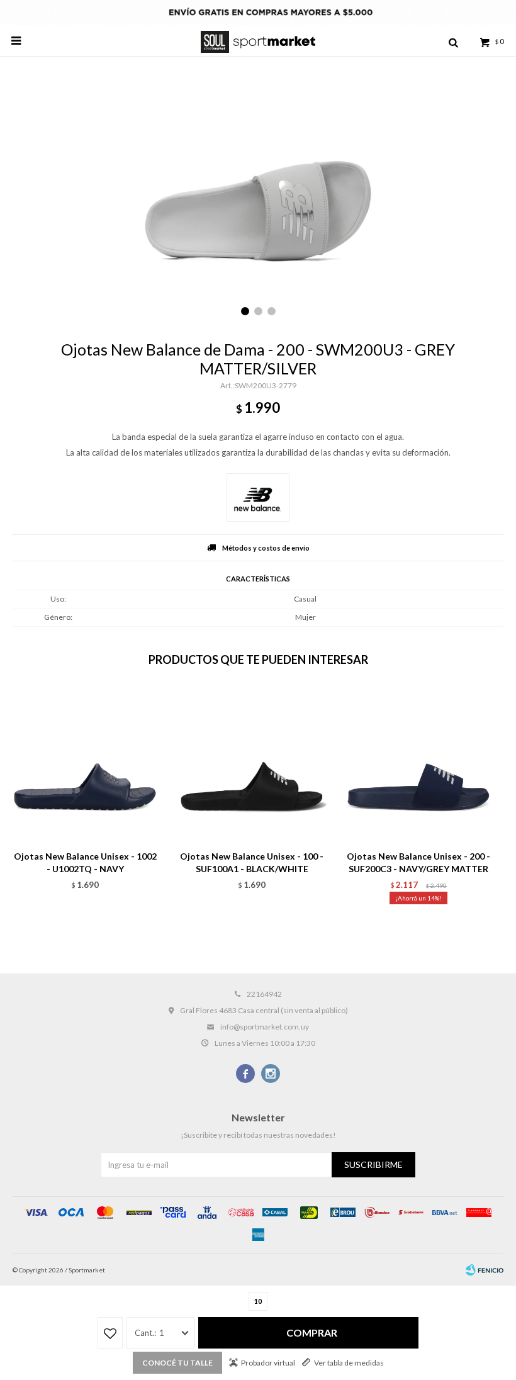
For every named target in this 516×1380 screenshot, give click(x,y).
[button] (453, 41)
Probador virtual (268, 1362)
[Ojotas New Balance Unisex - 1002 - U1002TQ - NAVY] (85, 765)
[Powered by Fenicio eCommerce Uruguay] (484, 1269)
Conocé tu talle (177, 1362)
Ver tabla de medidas (349, 1362)
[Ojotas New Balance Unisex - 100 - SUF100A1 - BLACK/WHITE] (251, 765)
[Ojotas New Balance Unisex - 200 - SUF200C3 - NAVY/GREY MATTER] (418, 765)
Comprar (311, 1332)
